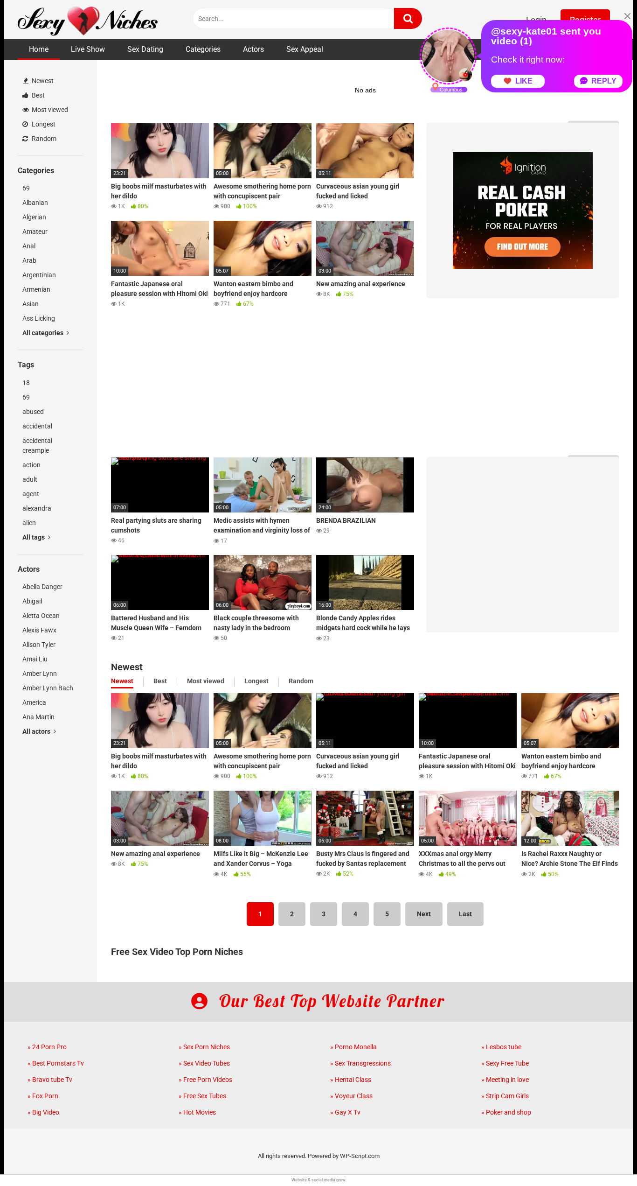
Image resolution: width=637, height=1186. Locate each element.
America (34, 702)
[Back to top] (605, 1157)
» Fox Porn (43, 1096)
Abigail (32, 601)
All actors (37, 731)
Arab (29, 260)
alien (29, 522)
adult (29, 479)
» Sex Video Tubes (204, 1063)
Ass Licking (38, 318)
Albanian (35, 202)
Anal (28, 246)
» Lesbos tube (501, 1047)
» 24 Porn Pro (47, 1047)
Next (424, 914)
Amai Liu (35, 659)
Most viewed (49, 109)
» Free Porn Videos (205, 1079)
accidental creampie (37, 445)
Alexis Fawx (39, 630)
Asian (30, 304)
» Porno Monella (353, 1047)
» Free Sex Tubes (202, 1096)
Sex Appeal (304, 49)
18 (26, 382)
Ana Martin (38, 717)
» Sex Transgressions (360, 1063)
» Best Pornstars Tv (56, 1063)
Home (38, 49)
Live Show (88, 49)
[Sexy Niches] (88, 19)
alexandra (36, 508)
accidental (37, 426)
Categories (203, 49)
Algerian (34, 217)
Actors (253, 49)
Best (37, 95)
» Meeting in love (505, 1079)
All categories (43, 333)
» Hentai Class (350, 1079)
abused (33, 411)
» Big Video (43, 1112)
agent (30, 494)
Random (43, 138)
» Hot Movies (197, 1112)
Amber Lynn (39, 673)
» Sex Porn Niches (204, 1047)
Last (465, 914)
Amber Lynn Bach (47, 688)
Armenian (36, 289)
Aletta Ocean (41, 615)
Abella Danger (42, 586)
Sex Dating (145, 49)
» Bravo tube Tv (50, 1079)
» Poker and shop (506, 1112)
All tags (34, 537)
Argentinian (39, 275)
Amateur (35, 231)
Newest (42, 80)
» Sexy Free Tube (505, 1063)
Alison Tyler (38, 644)
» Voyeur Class (351, 1096)
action (31, 465)
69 (26, 188)
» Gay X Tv (345, 1112)
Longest (42, 124)
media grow (334, 1180)
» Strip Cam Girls (505, 1096)
